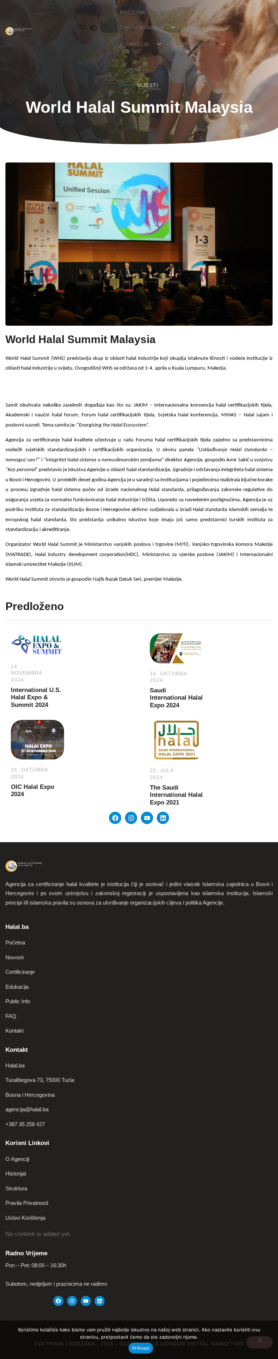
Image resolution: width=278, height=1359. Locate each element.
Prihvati (140, 1348)
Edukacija (134, 44)
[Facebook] (115, 818)
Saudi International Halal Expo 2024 (176, 698)
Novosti (168, 12)
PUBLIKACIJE (197, 44)
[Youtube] (147, 818)
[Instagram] (131, 818)
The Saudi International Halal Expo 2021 (176, 795)
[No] (260, 1342)
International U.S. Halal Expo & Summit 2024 (36, 697)
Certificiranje (142, 27)
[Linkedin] (163, 818)
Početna (133, 12)
